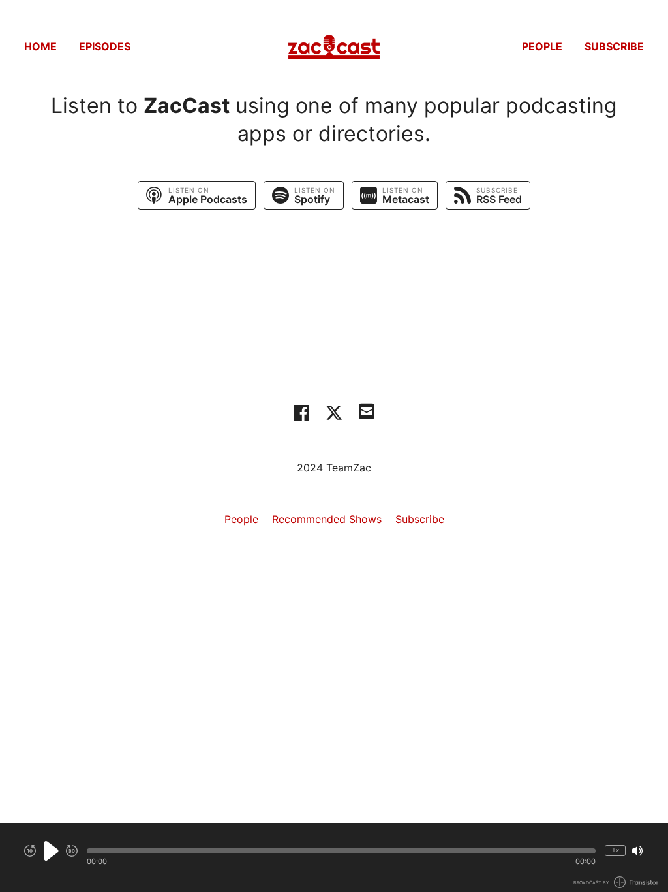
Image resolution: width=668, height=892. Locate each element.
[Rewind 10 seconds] (30, 851)
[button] (341, 850)
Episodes (104, 46)
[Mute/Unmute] (637, 851)
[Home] (334, 46)
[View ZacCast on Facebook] (301, 413)
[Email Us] (366, 410)
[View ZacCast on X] (334, 413)
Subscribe (614, 46)
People (542, 46)
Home (40, 46)
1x (615, 849)
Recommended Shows (327, 519)
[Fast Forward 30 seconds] (72, 851)
